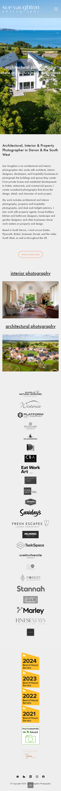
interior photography (30, 273)
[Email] (17, 776)
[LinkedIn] (30, 776)
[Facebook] (43, 776)
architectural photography (31, 326)
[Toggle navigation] (56, 9)
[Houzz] (24, 776)
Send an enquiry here (30, 254)
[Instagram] (37, 776)
